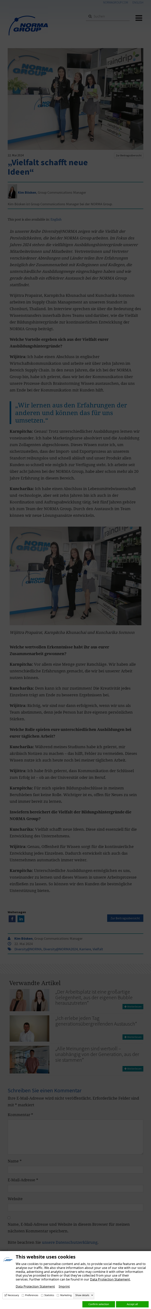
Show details (82, 1295)
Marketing (66, 1295)
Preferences (31, 1295)
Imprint (64, 1286)
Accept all (132, 1304)
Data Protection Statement (110, 1279)
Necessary (13, 1295)
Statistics (49, 1295)
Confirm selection (98, 1304)
